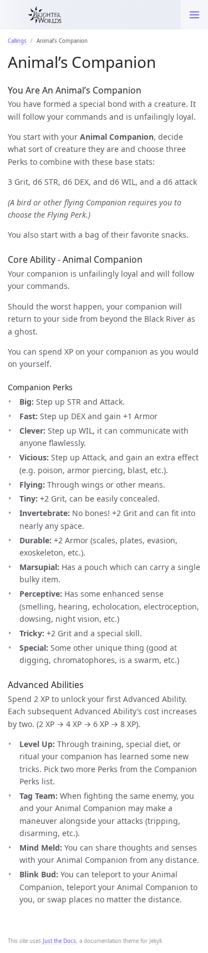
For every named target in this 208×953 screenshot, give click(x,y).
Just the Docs (59, 941)
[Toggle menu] (194, 15)
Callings (17, 41)
